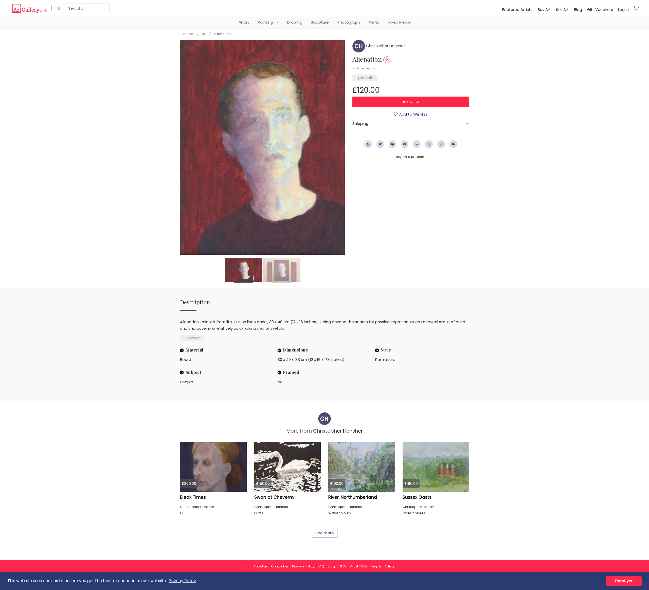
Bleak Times (193, 497)
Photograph (348, 22)
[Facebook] (368, 144)
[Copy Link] (441, 144)
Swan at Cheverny (274, 497)
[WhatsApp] (429, 144)
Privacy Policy (303, 566)
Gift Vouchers (600, 9)
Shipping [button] (360, 123)
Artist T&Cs (359, 566)
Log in (623, 9)
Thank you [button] (624, 580)
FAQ (321, 566)
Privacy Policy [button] (182, 581)
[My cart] (636, 9)
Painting (267, 22)
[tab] (410, 124)
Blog (578, 9)
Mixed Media (399, 22)
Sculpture (320, 22)
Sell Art (562, 9)
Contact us (280, 566)
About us (260, 566)
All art (244, 22)
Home (188, 34)
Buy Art (544, 9)
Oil (204, 34)
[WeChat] (453, 144)
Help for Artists (382, 566)
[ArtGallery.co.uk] (29, 8)
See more (324, 533)
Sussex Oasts (417, 497)
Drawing (294, 22)
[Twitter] (380, 144)
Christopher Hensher (385, 45)
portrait (365, 77)
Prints (374, 22)
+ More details (364, 68)
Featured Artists (517, 9)
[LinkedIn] (416, 144)
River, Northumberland (352, 497)
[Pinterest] (392, 144)
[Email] (404, 144)
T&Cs (342, 566)
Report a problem (410, 156)
